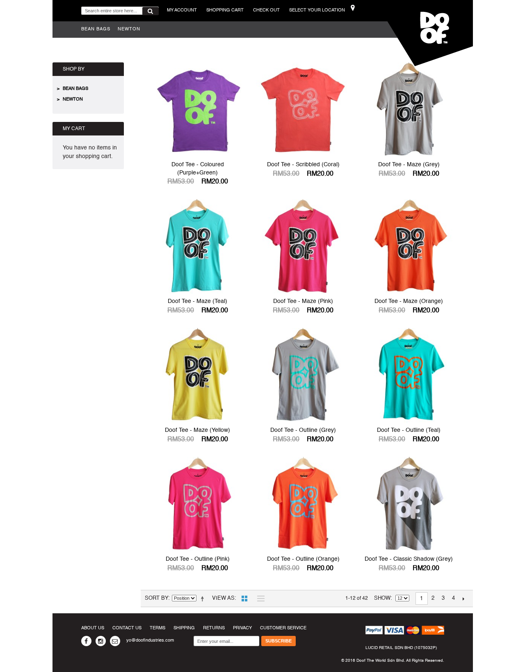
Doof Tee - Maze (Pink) (303, 301)
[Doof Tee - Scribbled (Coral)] (303, 109)
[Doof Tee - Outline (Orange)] (303, 504)
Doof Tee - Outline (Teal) (409, 430)
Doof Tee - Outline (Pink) (198, 559)
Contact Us (127, 628)
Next (464, 598)
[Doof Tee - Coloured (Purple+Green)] (198, 109)
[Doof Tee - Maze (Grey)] (409, 109)
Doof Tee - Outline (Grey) (303, 430)
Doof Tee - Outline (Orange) (303, 559)
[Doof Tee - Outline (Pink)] (198, 504)
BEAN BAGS (95, 29)
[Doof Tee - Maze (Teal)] (198, 246)
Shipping (184, 628)
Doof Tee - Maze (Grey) (409, 164)
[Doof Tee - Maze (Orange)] (409, 246)
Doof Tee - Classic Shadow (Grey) (409, 559)
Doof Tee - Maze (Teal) (197, 301)
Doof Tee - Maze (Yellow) (197, 430)
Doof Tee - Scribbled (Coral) (303, 164)
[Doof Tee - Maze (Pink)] (303, 246)
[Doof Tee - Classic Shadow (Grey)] (409, 504)
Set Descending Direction (204, 598)
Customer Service (283, 628)
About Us (92, 628)
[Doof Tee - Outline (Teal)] (409, 375)
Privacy (242, 628)
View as (223, 598)
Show (382, 598)
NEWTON (129, 29)
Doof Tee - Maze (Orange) (408, 301)
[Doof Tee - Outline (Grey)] (303, 375)
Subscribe (278, 640)
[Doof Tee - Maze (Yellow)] (198, 375)
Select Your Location (317, 10)
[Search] (150, 11)
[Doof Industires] (423, 33)
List (259, 598)
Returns (214, 628)
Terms (157, 628)
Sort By (156, 598)
